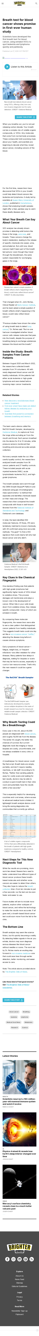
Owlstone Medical (10, 432)
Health (5, 1096)
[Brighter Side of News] (19, 3)
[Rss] (31, 1259)
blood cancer (30, 734)
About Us (20, 1276)
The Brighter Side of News (16, 972)
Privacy (19, 1297)
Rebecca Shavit (8, 1107)
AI (3, 1149)
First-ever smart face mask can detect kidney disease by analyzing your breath (20, 408)
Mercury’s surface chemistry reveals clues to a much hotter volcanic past (17, 1206)
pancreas (22, 234)
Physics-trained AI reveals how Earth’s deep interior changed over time (19, 1154)
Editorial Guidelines (19, 1286)
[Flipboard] (25, 1259)
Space (5, 1201)
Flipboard (19, 1314)
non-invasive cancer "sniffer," (22, 634)
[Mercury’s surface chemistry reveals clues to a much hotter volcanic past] (19, 1182)
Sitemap (19, 1283)
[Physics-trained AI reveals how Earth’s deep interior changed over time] (19, 1129)
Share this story (24, 117)
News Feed (19, 1279)
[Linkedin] (19, 1259)
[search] (36, 3)
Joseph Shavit (8, 1211)
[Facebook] (7, 1259)
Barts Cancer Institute (26, 305)
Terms (19, 1300)
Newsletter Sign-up (20, 1311)
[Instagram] (13, 1259)
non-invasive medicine (21, 953)
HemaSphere (25, 203)
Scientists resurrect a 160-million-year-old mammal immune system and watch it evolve (19, 1101)
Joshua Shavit (8, 1159)
